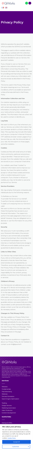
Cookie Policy (12, 438)
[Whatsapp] (26, 3)
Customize (15, 446)
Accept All (16, 442)
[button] (30, 7)
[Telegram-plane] (29, 3)
